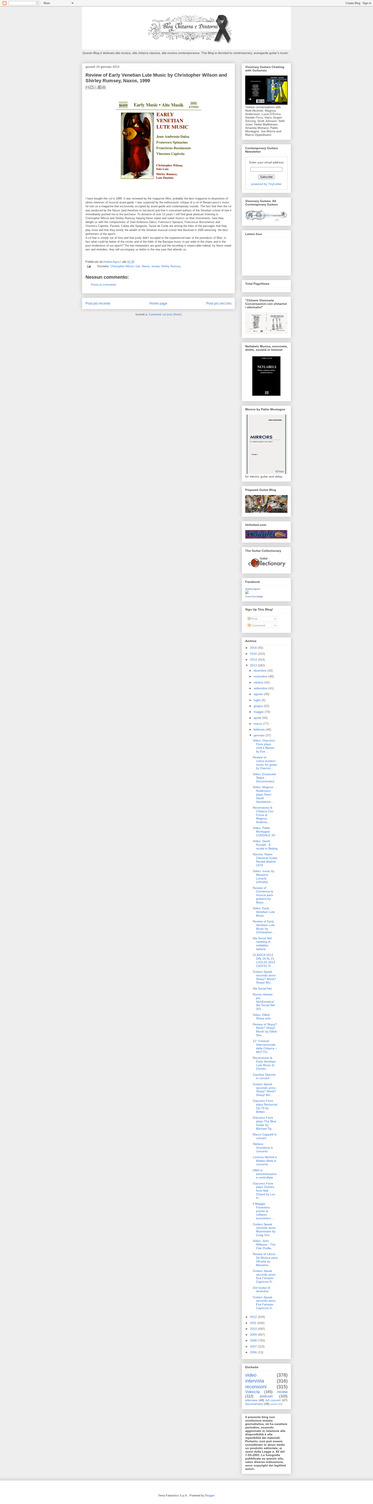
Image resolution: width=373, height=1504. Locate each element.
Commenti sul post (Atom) (165, 314)
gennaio (260, 735)
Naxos (146, 266)
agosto (259, 694)
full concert (273, 1400)
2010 (254, 1328)
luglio (258, 700)
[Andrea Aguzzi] (247, 593)
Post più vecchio (218, 303)
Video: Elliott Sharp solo (262, 1016)
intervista (254, 1381)
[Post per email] (88, 266)
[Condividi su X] (95, 87)
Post (253, 618)
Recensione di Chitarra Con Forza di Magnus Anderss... (263, 815)
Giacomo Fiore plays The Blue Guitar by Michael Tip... (264, 1123)
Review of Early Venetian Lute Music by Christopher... (264, 927)
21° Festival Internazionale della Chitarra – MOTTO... (265, 1046)
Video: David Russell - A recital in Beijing (265, 844)
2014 (254, 659)
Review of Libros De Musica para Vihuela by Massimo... (265, 1259)
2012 (254, 1317)
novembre (261, 676)
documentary (254, 1404)
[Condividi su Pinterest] (104, 87)
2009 (254, 1334)
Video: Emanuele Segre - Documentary (264, 777)
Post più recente (97, 303)
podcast (266, 1396)
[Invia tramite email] (87, 87)
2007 (254, 1346)
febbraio (260, 729)
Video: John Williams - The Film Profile (264, 1244)
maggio (259, 711)
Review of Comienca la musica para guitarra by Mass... (263, 895)
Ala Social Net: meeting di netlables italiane (263, 943)
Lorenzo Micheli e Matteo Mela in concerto (265, 1160)
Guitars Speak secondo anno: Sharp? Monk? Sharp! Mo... (264, 977)
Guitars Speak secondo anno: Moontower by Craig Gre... (264, 1229)
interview (251, 1400)
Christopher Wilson (122, 266)
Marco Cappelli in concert (265, 1136)
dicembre (260, 670)
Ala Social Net (262, 988)
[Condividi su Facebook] (100, 87)
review (155, 266)
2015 (254, 653)
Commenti (257, 625)
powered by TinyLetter (266, 184)
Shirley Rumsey (171, 266)
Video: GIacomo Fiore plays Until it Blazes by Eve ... (264, 746)
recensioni (256, 1386)
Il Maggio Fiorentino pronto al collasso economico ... (263, 1211)
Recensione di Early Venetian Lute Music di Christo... (264, 1063)
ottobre (259, 682)
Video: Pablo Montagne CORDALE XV (264, 831)
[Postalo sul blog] (91, 87)
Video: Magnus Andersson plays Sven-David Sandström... (263, 794)
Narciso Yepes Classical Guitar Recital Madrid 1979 (265, 859)
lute (138, 266)
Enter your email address (266, 162)
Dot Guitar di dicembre (261, 1289)
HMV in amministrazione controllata (265, 1174)
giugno (259, 706)
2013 (254, 665)
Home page (158, 303)
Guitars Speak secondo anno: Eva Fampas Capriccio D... (264, 1276)
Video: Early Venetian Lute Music (264, 911)
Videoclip (252, 1392)
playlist (274, 1404)
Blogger (209, 1495)
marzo (258, 723)
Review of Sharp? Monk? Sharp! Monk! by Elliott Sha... (265, 1030)
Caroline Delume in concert (264, 1076)
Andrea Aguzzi (112, 261)
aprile (258, 718)
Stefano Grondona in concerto (263, 1147)
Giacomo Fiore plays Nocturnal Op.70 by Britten (265, 1106)
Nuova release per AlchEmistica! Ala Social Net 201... (264, 1002)
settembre (261, 688)
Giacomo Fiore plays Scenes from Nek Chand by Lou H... (264, 1191)
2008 (254, 1340)
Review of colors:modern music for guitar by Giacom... (265, 763)
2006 (254, 1352)
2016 (254, 647)
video (250, 1375)
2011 (253, 1323)
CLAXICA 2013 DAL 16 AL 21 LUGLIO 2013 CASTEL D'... (264, 960)
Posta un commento (103, 284)
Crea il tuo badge (254, 596)
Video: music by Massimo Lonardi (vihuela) (263, 876)
